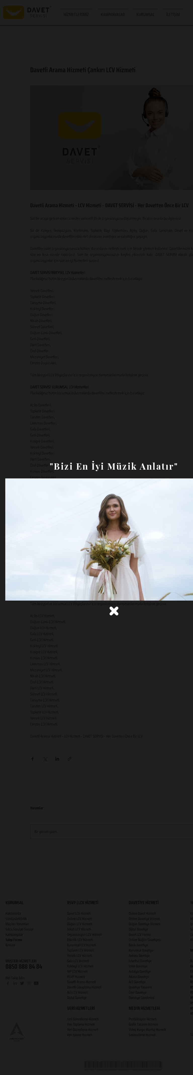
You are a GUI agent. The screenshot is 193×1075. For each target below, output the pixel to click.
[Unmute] (20, 594)
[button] (114, 611)
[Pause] (12, 594)
